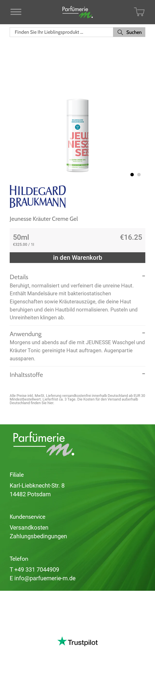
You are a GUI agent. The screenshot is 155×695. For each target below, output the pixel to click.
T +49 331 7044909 (34, 569)
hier (50, 403)
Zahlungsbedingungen (38, 536)
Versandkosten (29, 527)
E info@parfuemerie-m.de (42, 578)
